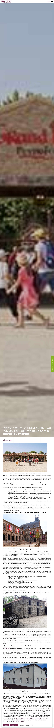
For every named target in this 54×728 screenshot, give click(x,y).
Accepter (6, 725)
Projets (10, 440)
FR (48, 1)
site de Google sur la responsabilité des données (30, 718)
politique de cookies (18, 721)
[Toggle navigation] (52, 1)
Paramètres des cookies (24, 725)
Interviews (5, 440)
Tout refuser (13, 725)
